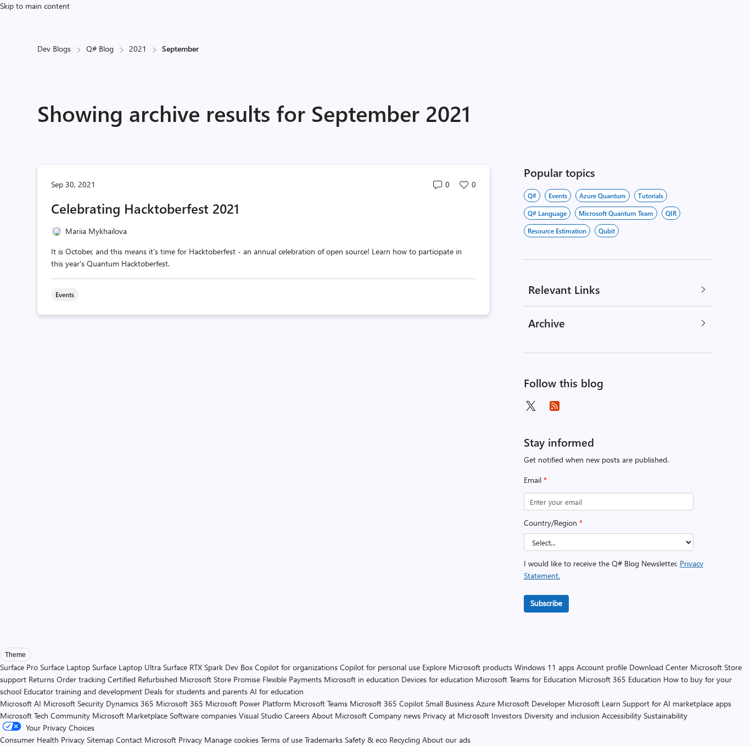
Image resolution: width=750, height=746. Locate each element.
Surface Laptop (65, 667)
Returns (41, 679)
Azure (485, 703)
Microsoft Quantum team (616, 213)
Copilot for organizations (296, 667)
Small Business (450, 703)
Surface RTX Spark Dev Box (208, 667)
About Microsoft (339, 715)
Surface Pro (19, 667)
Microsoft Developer (531, 703)
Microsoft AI (20, 703)
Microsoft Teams (320, 703)
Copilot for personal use (380, 667)
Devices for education (437, 679)
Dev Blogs (54, 48)
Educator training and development (83, 691)
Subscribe (546, 603)
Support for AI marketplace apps (677, 703)
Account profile (602, 667)
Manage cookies (231, 739)
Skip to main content (35, 6)
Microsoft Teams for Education (526, 679)
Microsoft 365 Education (620, 679)
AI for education (277, 691)
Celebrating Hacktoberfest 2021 (145, 208)
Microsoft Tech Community (45, 715)
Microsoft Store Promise (220, 679)
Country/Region (553, 522)
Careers (297, 715)
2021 (138, 48)
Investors (506, 715)
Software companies (203, 715)
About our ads (446, 739)
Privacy (191, 739)
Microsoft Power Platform (248, 703)
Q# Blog (100, 48)
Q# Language (547, 213)
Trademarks (324, 739)
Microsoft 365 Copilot (386, 703)
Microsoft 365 (179, 703)
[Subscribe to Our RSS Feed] (554, 406)
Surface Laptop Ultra (126, 667)
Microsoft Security (73, 703)
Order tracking (81, 679)
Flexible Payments (292, 679)
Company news (395, 715)
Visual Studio (260, 715)
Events (557, 195)
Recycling (404, 739)
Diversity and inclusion (562, 715)
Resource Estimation (557, 230)
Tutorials (650, 195)
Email (535, 480)
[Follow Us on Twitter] (530, 406)
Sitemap (100, 739)
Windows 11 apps (544, 667)
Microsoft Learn (594, 703)
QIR (670, 213)
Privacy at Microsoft (456, 715)
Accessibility (621, 715)
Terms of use (282, 739)
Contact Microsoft (146, 739)
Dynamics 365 (130, 703)
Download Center (658, 667)
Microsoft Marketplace (129, 715)
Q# (532, 195)
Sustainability (665, 715)
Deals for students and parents (196, 691)
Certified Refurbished (142, 679)
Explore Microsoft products (467, 667)
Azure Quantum (602, 195)
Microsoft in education (361, 679)
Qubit (606, 230)
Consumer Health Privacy (42, 739)
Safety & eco (366, 739)
